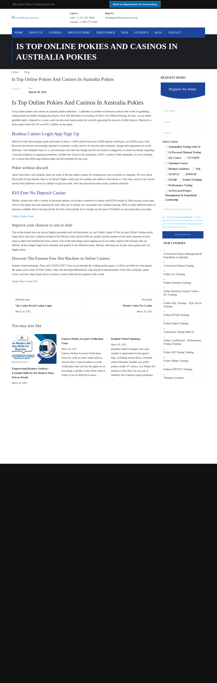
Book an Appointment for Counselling (135, 4)
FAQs (124, 32)
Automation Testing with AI (178, 331)
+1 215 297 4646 (85, 17)
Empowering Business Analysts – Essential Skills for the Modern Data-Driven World (33, 373)
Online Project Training (176, 323)
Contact (174, 32)
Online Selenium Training (177, 282)
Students (141, 32)
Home (19, 32)
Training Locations (173, 377)
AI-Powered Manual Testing (178, 265)
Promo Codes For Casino (137, 305)
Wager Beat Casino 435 (24, 281)
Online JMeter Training (175, 360)
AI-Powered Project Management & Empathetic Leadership (182, 255)
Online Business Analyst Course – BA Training (181, 293)
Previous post (22, 299)
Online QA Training (174, 274)
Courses (55, 32)
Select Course (170, 141)
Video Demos (105, 32)
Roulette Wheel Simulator (126, 338)
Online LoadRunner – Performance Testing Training (182, 342)
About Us (36, 32)
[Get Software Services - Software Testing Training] (37, 17)
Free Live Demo (78, 32)
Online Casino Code (23, 216)
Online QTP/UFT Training (177, 369)
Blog (158, 32)
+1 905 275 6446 (88, 22)
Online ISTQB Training (176, 314)
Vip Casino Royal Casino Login (33, 305)
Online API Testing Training (178, 352)
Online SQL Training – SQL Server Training (182, 305)
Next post (147, 299)
